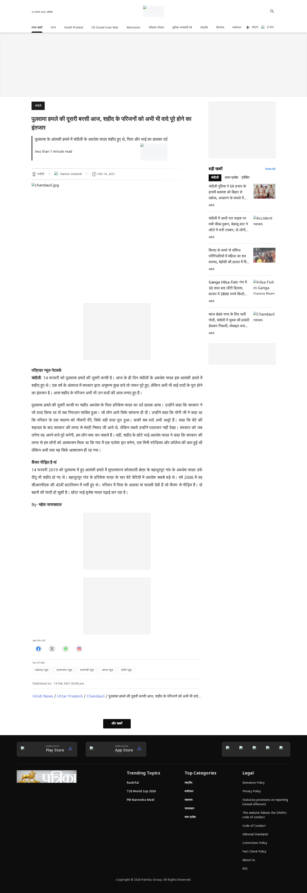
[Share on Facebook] (38, 648)
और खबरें (117, 724)
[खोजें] (272, 11)
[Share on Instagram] (79, 648)
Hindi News (43, 696)
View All (270, 169)
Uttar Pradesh (70, 696)
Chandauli (96, 696)
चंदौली (38, 106)
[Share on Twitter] (52, 648)
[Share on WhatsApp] (65, 648)
